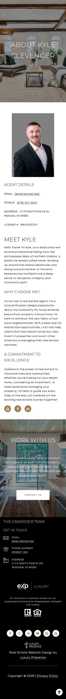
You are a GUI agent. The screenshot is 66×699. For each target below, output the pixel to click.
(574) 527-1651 (20, 552)
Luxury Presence (33, 657)
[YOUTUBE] (37, 633)
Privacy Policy (47, 676)
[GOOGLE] (46, 633)
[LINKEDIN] (28, 408)
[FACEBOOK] (17, 408)
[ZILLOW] (7, 408)
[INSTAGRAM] (19, 633)
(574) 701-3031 (27, 202)
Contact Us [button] (33, 495)
